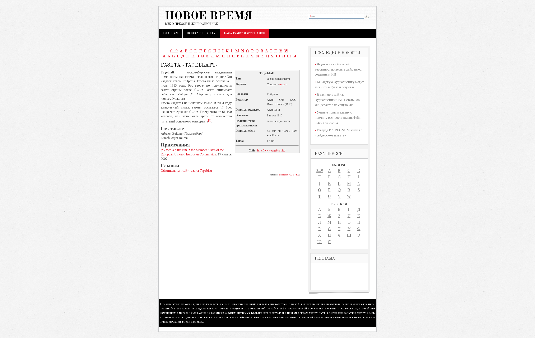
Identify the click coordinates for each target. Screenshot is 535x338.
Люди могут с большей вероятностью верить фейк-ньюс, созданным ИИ (338, 69)
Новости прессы (201, 33)
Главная (170, 33)
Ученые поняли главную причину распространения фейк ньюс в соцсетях (337, 117)
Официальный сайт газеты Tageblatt (186, 170)
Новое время (208, 16)
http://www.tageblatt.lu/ (271, 150)
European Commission (201, 154)
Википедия (283, 174)
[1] (209, 120)
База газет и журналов (244, 33)
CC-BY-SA (294, 174)
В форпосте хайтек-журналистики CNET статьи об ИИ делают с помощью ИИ (337, 99)
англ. (282, 84)
